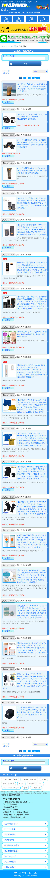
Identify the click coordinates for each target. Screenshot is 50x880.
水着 (25, 788)
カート (31, 21)
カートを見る (10, 829)
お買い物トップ (10, 824)
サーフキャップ (8, 783)
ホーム (6, 21)
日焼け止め (36, 788)
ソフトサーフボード (10, 779)
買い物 (18, 21)
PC (35, 873)
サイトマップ (10, 856)
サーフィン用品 (11, 46)
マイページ (43, 21)
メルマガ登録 (10, 862)
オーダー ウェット (29, 779)
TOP (2, 46)
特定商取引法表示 (11, 845)
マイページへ (10, 834)
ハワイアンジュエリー (11, 788)
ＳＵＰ (21, 783)
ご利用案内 (9, 840)
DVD (40, 783)
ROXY (44, 779)
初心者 (31, 783)
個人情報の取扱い (11, 851)
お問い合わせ (10, 867)
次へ (35, 78)
